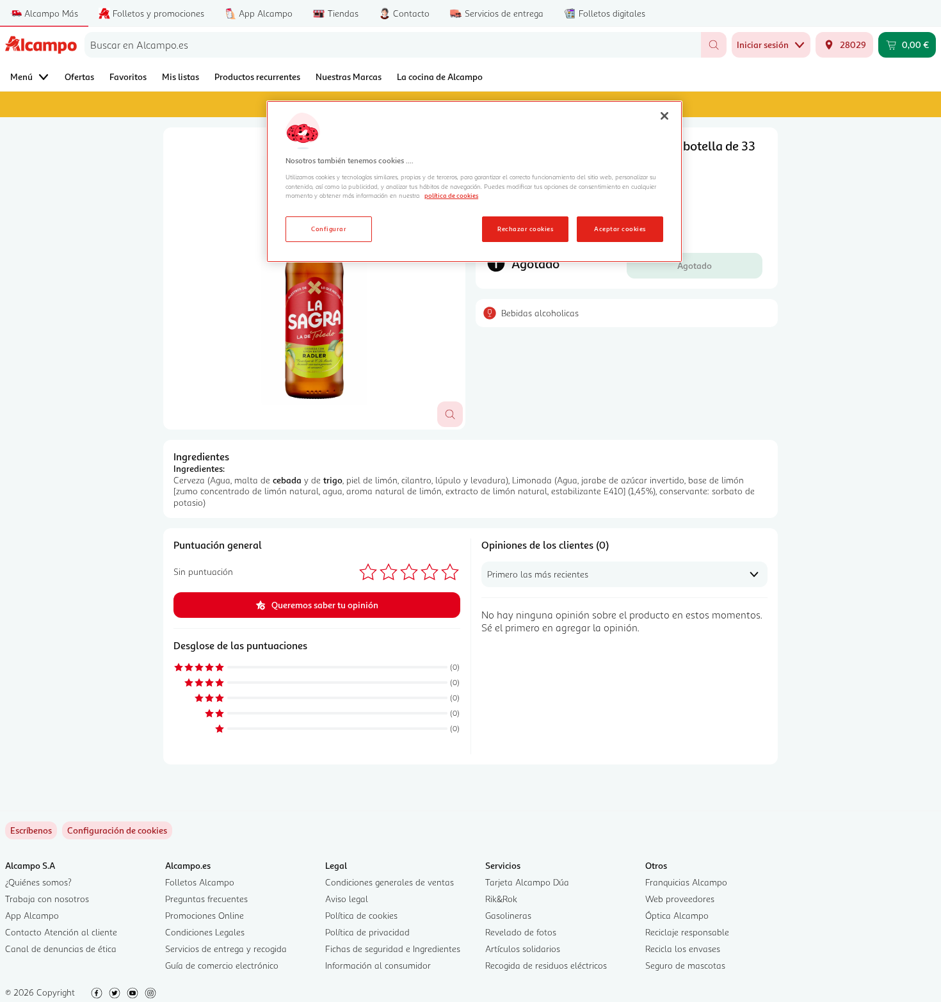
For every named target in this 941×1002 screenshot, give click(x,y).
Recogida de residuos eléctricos (546, 965)
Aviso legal (346, 898)
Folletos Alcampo (199, 882)
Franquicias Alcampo (686, 882)
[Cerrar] (664, 116)
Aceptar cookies (619, 228)
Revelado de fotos (520, 931)
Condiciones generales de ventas (389, 882)
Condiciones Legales (205, 931)
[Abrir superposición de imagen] (450, 414)
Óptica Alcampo (677, 915)
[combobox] (392, 45)
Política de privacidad (367, 931)
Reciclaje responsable (687, 931)
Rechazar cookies (525, 228)
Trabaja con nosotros (47, 898)
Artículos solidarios (522, 948)
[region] (474, 182)
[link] (117, 830)
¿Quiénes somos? (38, 882)
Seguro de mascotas (685, 965)
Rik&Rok (501, 898)
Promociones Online (204, 915)
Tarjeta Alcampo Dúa (527, 882)
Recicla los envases (682, 948)
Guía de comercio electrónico (221, 965)
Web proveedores (679, 898)
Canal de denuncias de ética (61, 948)
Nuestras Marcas (349, 76)
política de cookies (451, 195)
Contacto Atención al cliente (61, 931)
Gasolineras (508, 915)
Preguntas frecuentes (206, 898)
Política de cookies (361, 915)
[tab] (314, 278)
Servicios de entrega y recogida (226, 948)
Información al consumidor (378, 965)
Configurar (328, 228)
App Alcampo (32, 915)
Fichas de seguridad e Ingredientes (392, 948)
